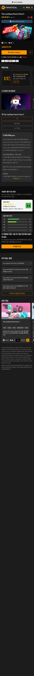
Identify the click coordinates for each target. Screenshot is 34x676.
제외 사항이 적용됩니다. (19, 78)
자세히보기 (16, 178)
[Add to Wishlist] (30, 52)
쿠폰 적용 (16, 81)
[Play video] (15, 101)
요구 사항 (17, 128)
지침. (13, 196)
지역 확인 (24, 57)
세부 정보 (17, 123)
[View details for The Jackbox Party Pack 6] (15, 311)
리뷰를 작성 (17, 246)
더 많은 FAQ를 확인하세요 (17, 293)
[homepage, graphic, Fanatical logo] (9, 7)
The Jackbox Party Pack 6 (11, 321)
